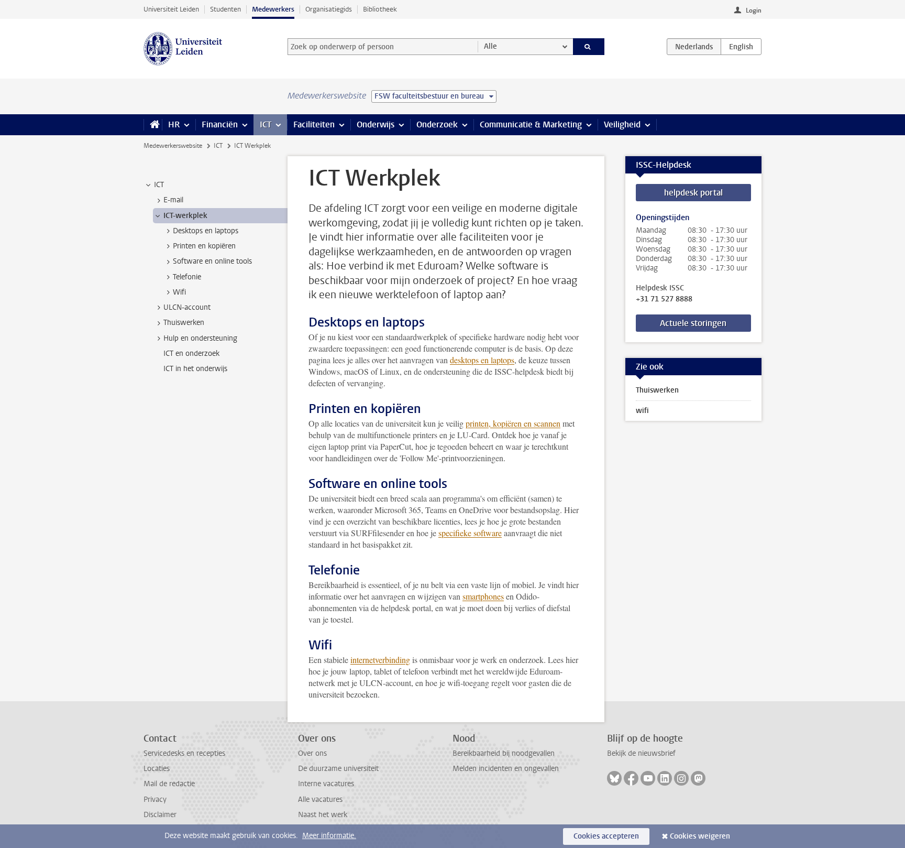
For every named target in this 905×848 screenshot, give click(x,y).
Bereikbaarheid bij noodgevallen (503, 753)
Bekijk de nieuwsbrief (641, 753)
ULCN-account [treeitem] (187, 307)
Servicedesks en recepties (184, 753)
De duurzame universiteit (338, 769)
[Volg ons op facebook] (631, 778)
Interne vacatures (326, 784)
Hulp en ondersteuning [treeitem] (200, 338)
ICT (265, 124)
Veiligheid (622, 124)
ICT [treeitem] (159, 185)
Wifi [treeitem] (179, 292)
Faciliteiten (314, 124)
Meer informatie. (329, 836)
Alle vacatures (320, 799)
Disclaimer (160, 815)
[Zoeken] (589, 46)
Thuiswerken (657, 390)
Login (753, 10)
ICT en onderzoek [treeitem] (191, 353)
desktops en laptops (482, 359)
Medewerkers (273, 9)
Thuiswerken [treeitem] (183, 323)
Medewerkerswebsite (173, 146)
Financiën (220, 124)
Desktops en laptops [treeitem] (205, 231)
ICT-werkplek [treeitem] (185, 216)
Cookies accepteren (606, 836)
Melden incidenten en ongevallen (505, 769)
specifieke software (470, 532)
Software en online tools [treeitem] (212, 261)
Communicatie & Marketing (531, 124)
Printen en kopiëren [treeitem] (204, 246)
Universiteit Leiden (171, 9)
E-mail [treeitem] (173, 200)
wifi (642, 411)
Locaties (157, 769)
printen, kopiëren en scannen (513, 423)
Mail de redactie (169, 784)
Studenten (225, 9)
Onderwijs (375, 124)
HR (174, 124)
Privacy (155, 799)
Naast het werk (322, 815)
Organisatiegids (328, 9)
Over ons (312, 753)
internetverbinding (380, 659)
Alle (490, 46)
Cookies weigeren (700, 836)
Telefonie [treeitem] (187, 277)
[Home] (153, 124)
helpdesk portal (693, 192)
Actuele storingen (693, 323)
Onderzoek (437, 124)
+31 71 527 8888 (664, 299)
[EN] (741, 46)
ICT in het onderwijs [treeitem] (195, 369)
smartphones (483, 596)
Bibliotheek (380, 9)
